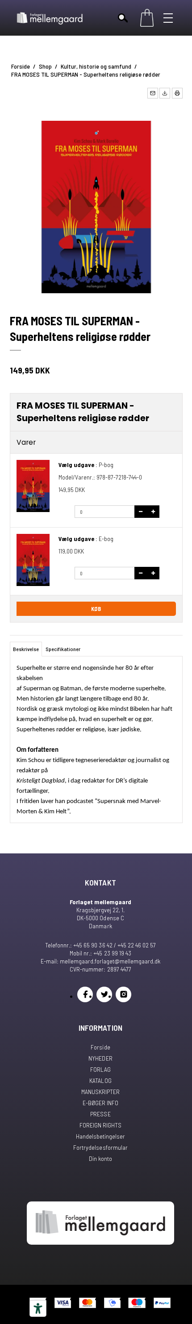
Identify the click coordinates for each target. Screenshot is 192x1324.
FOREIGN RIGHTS (100, 1125)
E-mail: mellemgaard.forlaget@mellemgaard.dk (100, 961)
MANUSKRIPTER (100, 1091)
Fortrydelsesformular (100, 1147)
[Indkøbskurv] (147, 18)
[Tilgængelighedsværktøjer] (37, 1308)
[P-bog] (33, 486)
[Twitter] (104, 994)
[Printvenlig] (177, 93)
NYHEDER (100, 1058)
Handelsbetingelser (100, 1136)
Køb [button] (96, 609)
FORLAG (100, 1069)
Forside (100, 1047)
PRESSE (100, 1114)
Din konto (100, 1158)
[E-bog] (33, 560)
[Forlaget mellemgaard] (50, 18)
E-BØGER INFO (100, 1103)
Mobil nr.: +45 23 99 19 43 (100, 953)
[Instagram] (123, 994)
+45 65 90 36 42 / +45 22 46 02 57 (114, 945)
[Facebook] (85, 994)
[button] (152, 93)
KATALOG (100, 1080)
